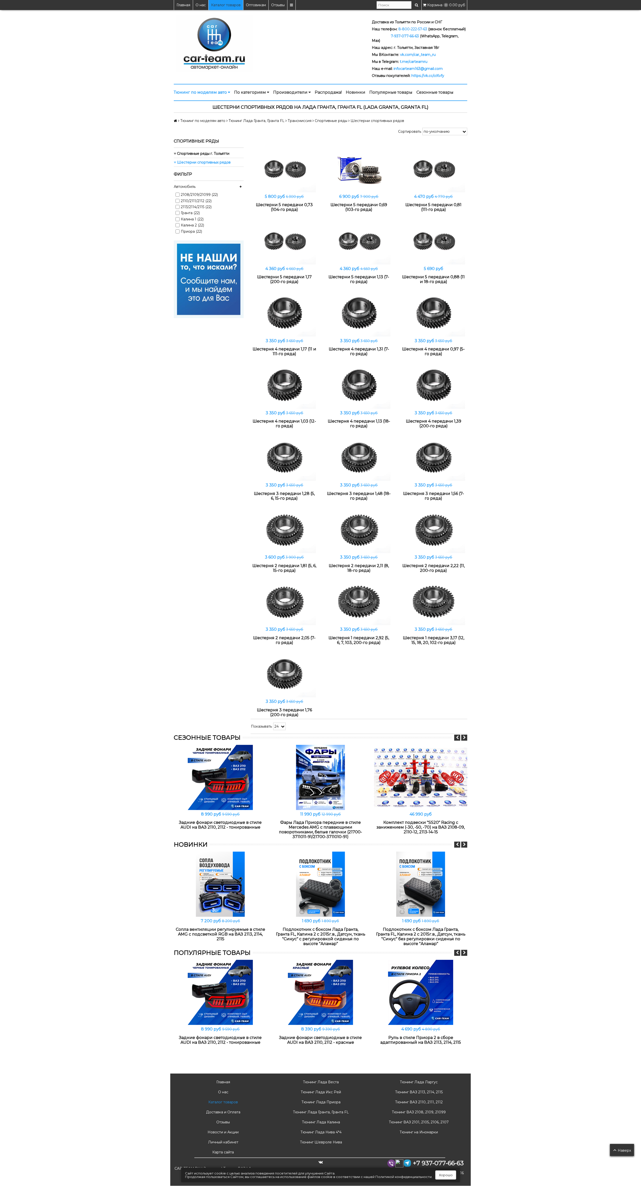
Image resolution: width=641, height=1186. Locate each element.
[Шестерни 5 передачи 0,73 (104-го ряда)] (284, 168)
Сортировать (409, 131)
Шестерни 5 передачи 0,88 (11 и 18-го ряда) (433, 279)
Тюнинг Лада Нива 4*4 (320, 1132)
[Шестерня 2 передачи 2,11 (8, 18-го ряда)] (359, 529)
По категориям (250, 92)
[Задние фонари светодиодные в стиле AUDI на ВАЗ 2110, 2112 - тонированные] (220, 777)
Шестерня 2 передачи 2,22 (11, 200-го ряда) (433, 568)
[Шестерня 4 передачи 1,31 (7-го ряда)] (359, 313)
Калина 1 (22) (192, 219)
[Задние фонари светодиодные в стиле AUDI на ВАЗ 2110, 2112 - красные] (320, 992)
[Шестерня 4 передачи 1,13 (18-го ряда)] (359, 385)
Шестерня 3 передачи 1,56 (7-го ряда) (433, 496)
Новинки (355, 92)
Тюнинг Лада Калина (320, 1122)
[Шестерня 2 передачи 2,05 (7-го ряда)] (284, 601)
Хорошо (446, 1175)
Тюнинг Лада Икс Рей (320, 1092)
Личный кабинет (222, 1142)
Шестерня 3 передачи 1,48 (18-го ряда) (359, 496)
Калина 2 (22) (192, 225)
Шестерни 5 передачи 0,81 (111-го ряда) (433, 207)
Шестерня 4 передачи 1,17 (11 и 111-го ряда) (284, 351)
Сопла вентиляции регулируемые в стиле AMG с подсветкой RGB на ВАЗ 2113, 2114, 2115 (220, 934)
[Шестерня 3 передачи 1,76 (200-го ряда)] (284, 674)
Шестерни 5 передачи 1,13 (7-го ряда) (359, 279)
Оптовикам (256, 5)
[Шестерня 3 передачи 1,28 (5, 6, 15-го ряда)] (284, 457)
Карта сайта (222, 1152)
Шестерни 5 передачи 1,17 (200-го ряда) (284, 279)
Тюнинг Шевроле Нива (320, 1142)
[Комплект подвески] (420, 777)
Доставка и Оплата (222, 1112)
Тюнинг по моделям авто (201, 92)
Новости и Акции (223, 1132)
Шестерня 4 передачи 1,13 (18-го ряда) (359, 423)
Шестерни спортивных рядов (203, 162)
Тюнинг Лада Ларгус (418, 1082)
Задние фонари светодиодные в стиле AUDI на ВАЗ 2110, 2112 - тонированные (220, 825)
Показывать (261, 726)
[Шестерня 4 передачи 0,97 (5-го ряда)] (433, 313)
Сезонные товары (434, 92)
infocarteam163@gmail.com (418, 68)
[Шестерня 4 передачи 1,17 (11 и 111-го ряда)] (284, 313)
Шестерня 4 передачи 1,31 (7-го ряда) (359, 351)
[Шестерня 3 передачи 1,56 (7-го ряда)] (433, 457)
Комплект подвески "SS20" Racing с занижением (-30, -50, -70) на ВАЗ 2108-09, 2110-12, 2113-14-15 (421, 827)
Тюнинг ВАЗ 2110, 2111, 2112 (418, 1102)
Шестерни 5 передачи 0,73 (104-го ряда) (284, 207)
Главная (183, 5)
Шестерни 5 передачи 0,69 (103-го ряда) (359, 207)
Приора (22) (191, 231)
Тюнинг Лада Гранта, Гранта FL (320, 1112)
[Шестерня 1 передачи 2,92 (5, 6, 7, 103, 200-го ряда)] (359, 601)
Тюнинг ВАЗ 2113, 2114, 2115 (418, 1092)
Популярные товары (390, 92)
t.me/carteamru (413, 61)
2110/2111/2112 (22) (196, 201)
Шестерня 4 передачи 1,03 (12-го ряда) (284, 423)
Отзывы (278, 5)
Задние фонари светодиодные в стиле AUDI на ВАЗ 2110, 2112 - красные (320, 1040)
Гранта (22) (190, 213)
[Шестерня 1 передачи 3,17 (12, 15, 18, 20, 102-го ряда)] (433, 601)
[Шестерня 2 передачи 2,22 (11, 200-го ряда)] (433, 529)
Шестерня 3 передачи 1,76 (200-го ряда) (284, 712)
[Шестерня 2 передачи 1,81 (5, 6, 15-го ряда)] (284, 529)
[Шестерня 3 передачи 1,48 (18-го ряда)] (359, 457)
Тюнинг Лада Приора (320, 1102)
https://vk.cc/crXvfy (427, 75)
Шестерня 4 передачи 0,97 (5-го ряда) (433, 351)
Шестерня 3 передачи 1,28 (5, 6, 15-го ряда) (284, 496)
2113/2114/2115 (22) (196, 207)
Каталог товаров (226, 5)
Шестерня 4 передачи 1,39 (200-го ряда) (433, 423)
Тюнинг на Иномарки (418, 1132)
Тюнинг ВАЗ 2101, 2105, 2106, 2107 (418, 1122)
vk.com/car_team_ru (418, 54)
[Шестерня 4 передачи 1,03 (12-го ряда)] (284, 385)
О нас (201, 5)
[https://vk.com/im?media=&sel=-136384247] (209, 279)
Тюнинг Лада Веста (320, 1082)
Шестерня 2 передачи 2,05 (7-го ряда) (284, 640)
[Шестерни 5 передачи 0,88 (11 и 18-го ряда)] (433, 241)
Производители (290, 92)
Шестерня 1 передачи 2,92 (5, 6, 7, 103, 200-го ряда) (359, 640)
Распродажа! (328, 92)
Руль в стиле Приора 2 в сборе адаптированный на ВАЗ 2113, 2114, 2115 (420, 1040)
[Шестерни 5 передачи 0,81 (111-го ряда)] (433, 168)
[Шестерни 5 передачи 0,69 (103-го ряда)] (359, 168)
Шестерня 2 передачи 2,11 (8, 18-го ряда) (359, 568)
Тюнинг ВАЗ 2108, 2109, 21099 (418, 1112)
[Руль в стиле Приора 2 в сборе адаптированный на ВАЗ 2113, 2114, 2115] (420, 992)
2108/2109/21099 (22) (199, 195)
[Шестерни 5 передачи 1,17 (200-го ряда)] (284, 241)
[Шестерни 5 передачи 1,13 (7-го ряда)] (359, 241)
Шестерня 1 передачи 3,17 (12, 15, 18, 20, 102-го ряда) (433, 640)
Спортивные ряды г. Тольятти (202, 153)
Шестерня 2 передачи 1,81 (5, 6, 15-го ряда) (284, 568)
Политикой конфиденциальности (403, 1177)
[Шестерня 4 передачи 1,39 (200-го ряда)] (433, 385)
